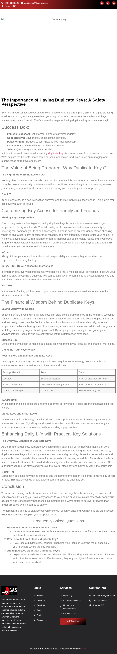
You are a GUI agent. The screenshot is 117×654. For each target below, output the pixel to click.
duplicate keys (56, 153)
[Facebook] (101, 3)
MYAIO (83, 648)
